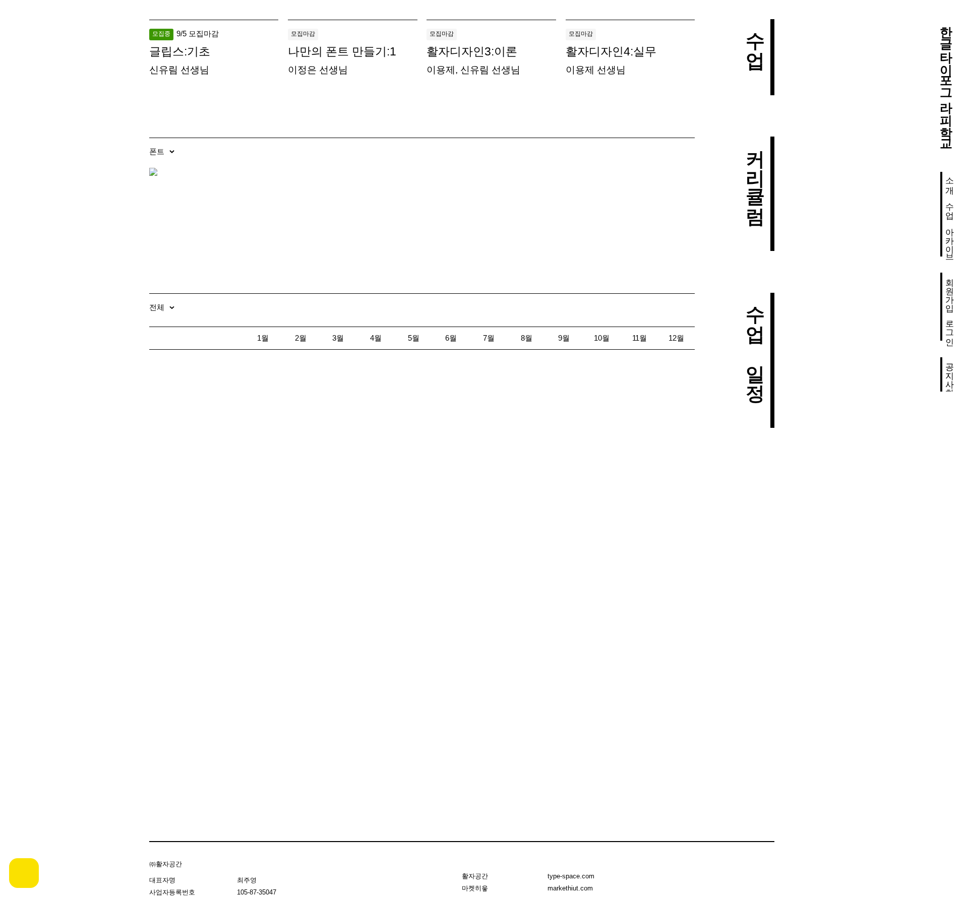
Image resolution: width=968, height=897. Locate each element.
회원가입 (949, 290)
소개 (949, 180)
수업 (949, 205)
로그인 (949, 328)
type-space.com (571, 876)
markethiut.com (570, 888)
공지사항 (949, 374)
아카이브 (949, 239)
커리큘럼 (755, 175)
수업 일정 (755, 341)
